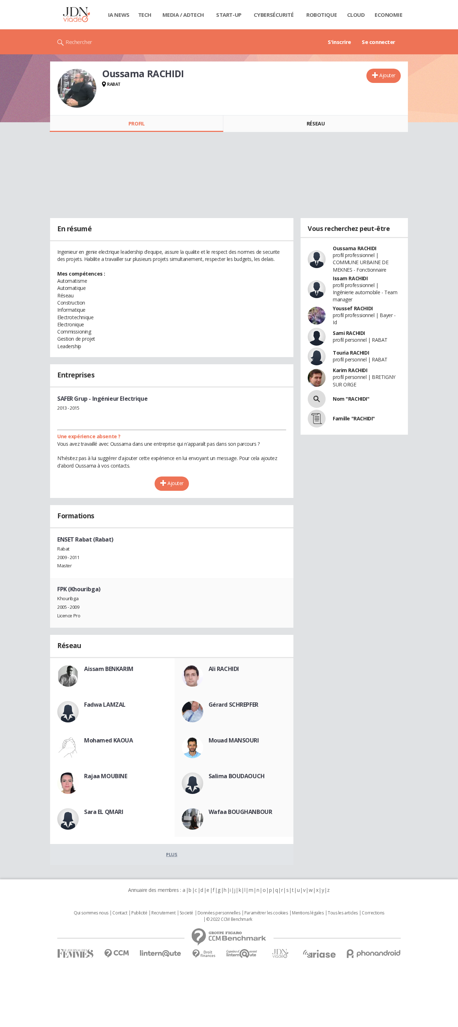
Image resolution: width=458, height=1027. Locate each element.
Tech (144, 14)
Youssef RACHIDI (353, 308)
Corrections (373, 912)
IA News (119, 14)
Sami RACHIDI (349, 333)
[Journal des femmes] (75, 953)
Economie (389, 14)
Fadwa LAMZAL (105, 704)
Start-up (229, 14)
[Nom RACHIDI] (317, 399)
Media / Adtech (183, 14)
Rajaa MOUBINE (105, 776)
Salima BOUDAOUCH (237, 776)
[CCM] (116, 953)
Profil (136, 123)
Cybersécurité (274, 14)
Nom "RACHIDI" (351, 398)
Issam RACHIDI (350, 278)
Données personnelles (219, 912)
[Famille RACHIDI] (317, 419)
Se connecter (378, 41)
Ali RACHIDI (224, 669)
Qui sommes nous (91, 912)
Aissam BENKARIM (108, 669)
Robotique (321, 14)
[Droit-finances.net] (203, 953)
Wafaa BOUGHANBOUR (240, 812)
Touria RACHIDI (351, 352)
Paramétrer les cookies (266, 912)
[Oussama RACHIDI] (77, 88)
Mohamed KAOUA (108, 740)
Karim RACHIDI (350, 370)
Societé (186, 912)
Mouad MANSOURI (234, 740)
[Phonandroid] (374, 953)
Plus (171, 854)
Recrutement (163, 912)
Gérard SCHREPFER (233, 704)
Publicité (139, 912)
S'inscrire (339, 41)
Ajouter (387, 75)
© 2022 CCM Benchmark (229, 919)
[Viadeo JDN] (280, 953)
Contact (119, 912)
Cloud (356, 14)
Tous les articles (343, 912)
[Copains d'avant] (242, 953)
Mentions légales (307, 912)
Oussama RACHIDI (354, 248)
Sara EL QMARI (103, 812)
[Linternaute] (160, 953)
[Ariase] (319, 954)
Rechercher (78, 41)
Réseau (316, 123)
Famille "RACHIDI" (354, 418)
